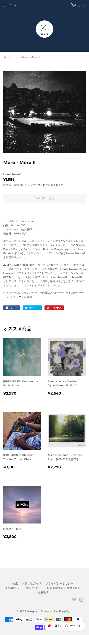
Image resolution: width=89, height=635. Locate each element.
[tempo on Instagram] (81, 600)
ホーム (7, 57)
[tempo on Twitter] (74, 600)
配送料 (18, 185)
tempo (32, 611)
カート (81, 5)
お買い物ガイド (31, 583)
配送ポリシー (13, 588)
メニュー (14, 5)
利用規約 (43, 592)
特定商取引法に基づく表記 (64, 588)
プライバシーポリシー (59, 583)
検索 (15, 583)
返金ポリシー (34, 588)
